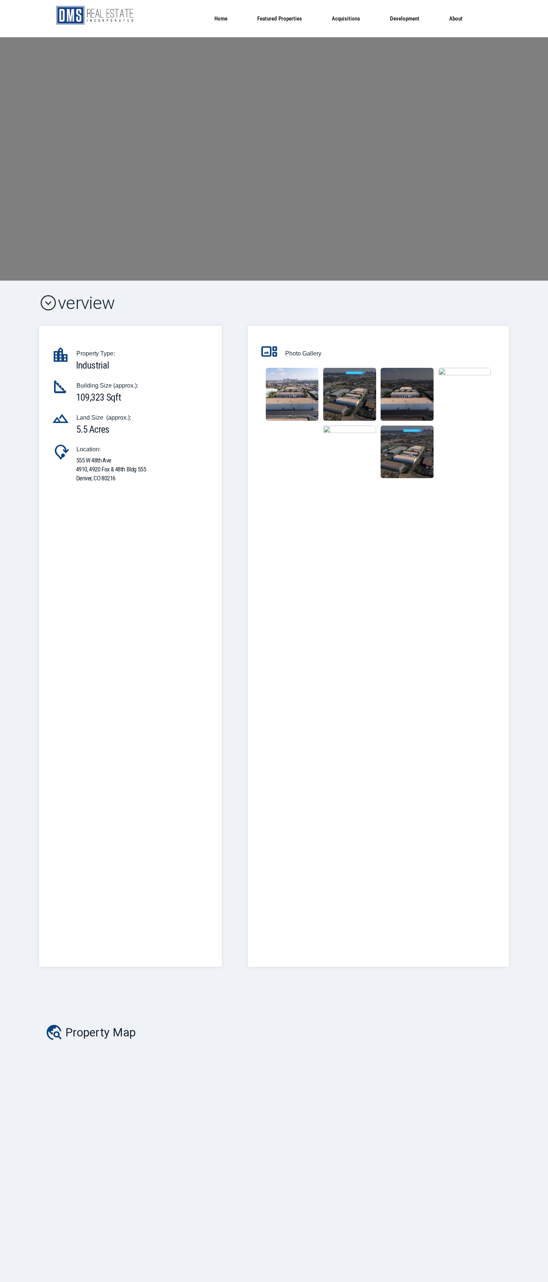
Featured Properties (279, 18)
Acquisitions (346, 18)
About (456, 18)
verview (76, 303)
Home (220, 18)
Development (404, 18)
